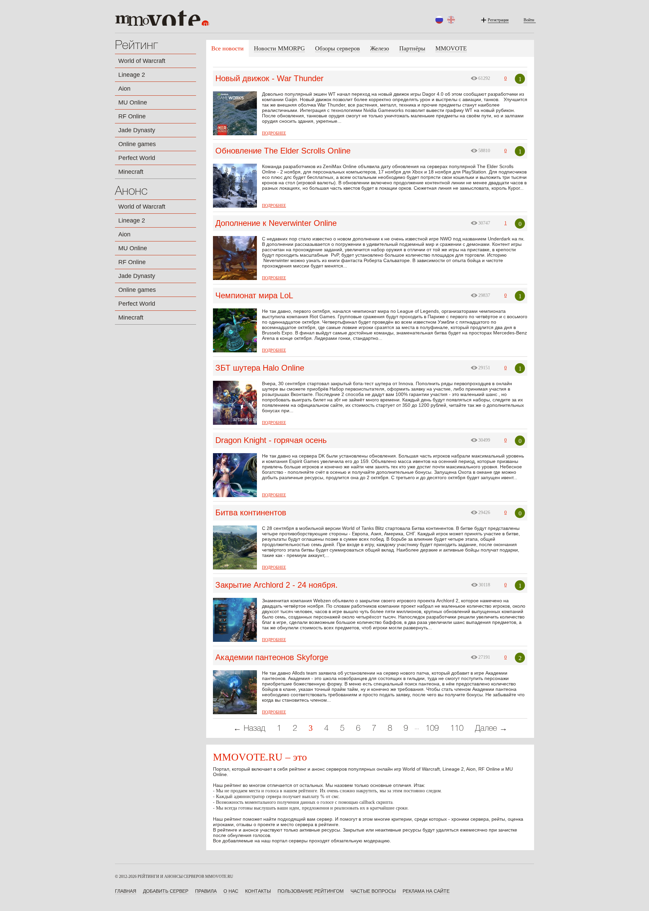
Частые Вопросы (373, 891)
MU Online (132, 102)
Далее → (491, 728)
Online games (137, 144)
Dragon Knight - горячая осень (271, 440)
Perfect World (136, 158)
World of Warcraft (141, 60)
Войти (529, 20)
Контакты (258, 891)
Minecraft (130, 171)
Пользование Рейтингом (311, 891)
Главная (125, 891)
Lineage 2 (131, 74)
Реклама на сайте (426, 891)
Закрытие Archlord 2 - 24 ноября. (276, 584)
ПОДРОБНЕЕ (274, 133)
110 (456, 728)
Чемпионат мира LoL (254, 295)
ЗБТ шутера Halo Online (259, 367)
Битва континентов (250, 512)
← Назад (249, 728)
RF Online (132, 116)
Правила (206, 891)
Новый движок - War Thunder (269, 78)
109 (432, 728)
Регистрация (498, 20)
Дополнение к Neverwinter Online (276, 223)
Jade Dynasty (136, 130)
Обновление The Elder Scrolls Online (283, 150)
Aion (124, 88)
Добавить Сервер (165, 891)
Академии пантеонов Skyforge (271, 657)
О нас (230, 891)
